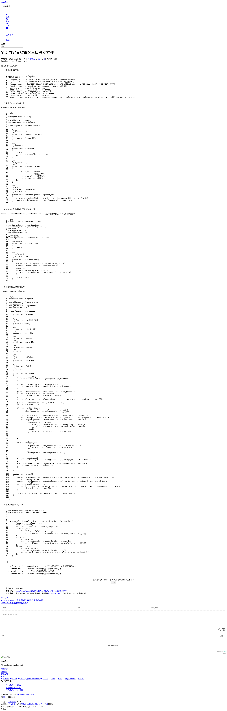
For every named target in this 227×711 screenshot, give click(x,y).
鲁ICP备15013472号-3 (25, 695)
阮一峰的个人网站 (13, 685)
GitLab (45, 679)
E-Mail (14, 679)
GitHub (6, 679)
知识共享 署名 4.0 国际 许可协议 (34, 704)
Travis (53, 679)
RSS (4, 676)
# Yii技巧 (4, 598)
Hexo (5, 697)
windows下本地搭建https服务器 (14, 603)
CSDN (81, 679)
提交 (221, 636)
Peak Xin (12, 704)
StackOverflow (34, 679)
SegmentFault (70, 679)
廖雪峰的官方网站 (13, 688)
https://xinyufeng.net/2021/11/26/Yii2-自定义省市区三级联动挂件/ (41, 591)
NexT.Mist (12, 702)
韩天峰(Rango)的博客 (14, 690)
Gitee (60, 679)
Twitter (22, 679)
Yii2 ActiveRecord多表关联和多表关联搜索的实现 (22, 600)
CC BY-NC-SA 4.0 (55, 593)
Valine (224, 651)
